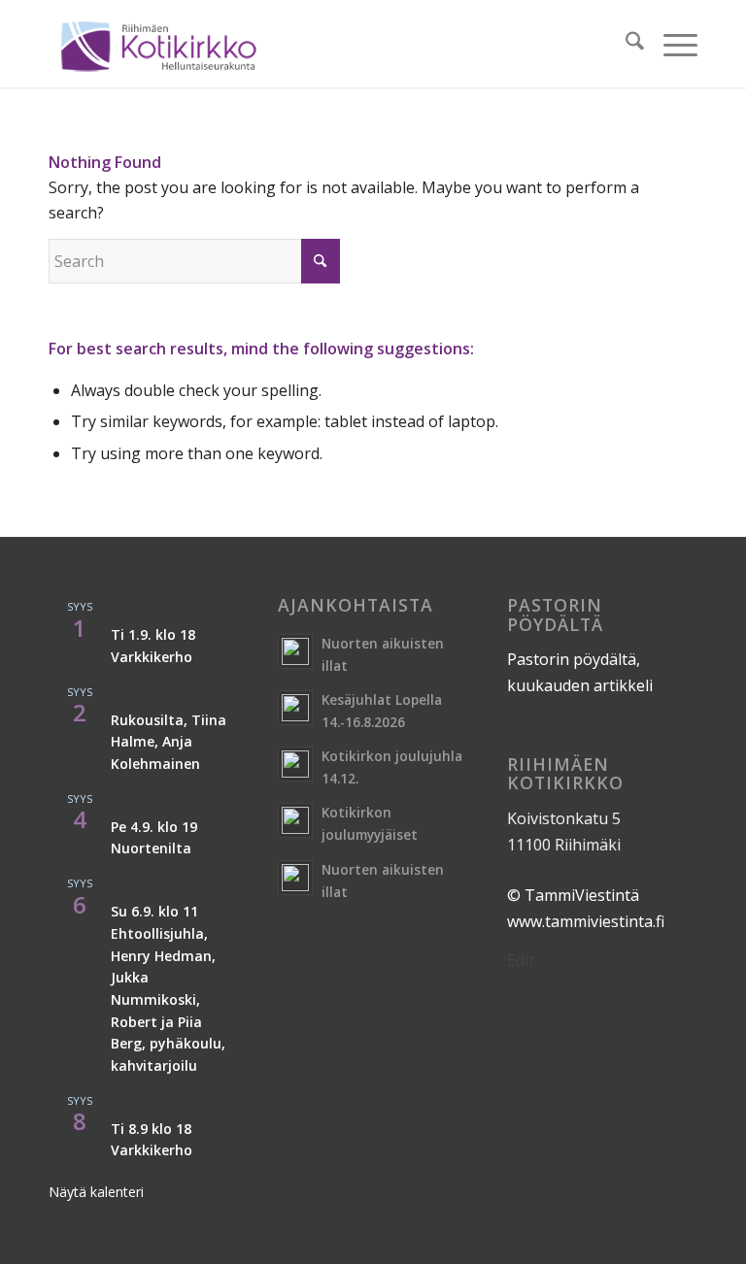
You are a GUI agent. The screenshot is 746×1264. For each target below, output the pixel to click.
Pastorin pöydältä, (573, 659)
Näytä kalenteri (96, 1191)
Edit (520, 960)
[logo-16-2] (158, 43)
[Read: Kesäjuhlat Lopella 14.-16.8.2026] (295, 707)
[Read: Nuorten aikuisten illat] (295, 651)
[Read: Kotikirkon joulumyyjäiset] (295, 820)
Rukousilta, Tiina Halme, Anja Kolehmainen (168, 742)
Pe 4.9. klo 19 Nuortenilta (154, 837)
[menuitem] (625, 43)
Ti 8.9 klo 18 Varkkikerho (151, 1139)
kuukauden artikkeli (580, 685)
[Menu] (670, 43)
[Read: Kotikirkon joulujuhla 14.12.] (295, 764)
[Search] (625, 43)
